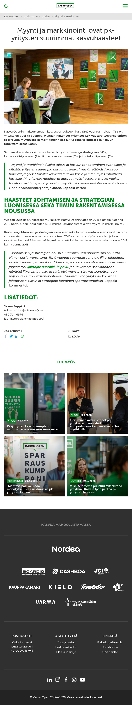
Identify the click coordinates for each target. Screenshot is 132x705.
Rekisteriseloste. (78, 697)
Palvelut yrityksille (110, 642)
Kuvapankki (109, 652)
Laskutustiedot (66, 647)
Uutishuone (110, 647)
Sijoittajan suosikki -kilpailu (46, 267)
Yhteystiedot (66, 642)
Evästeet (96, 697)
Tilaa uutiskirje (66, 652)
